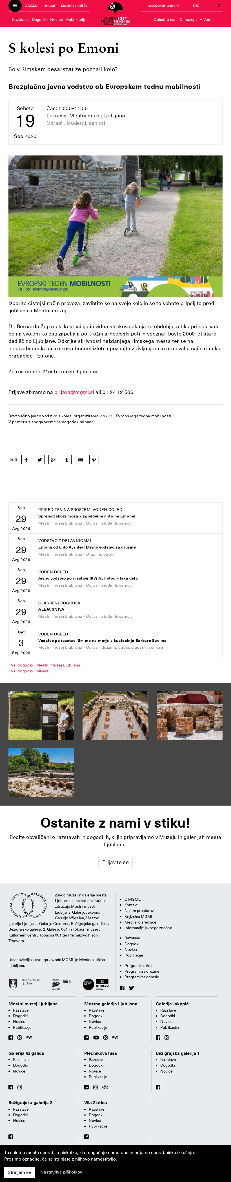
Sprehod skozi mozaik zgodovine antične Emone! (87, 516)
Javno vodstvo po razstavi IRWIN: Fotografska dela (88, 578)
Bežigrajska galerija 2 (30, 1103)
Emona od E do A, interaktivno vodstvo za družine (87, 547)
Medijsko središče (74, 6)
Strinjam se (19, 1172)
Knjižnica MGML (139, 916)
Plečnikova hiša (100, 1053)
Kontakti (49, 6)
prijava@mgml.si (74, 392)
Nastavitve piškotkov (61, 1172)
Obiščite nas (165, 19)
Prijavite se (115, 862)
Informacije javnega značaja (148, 927)
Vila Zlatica (95, 1103)
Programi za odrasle (142, 976)
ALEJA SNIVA (51, 609)
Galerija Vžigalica (26, 1053)
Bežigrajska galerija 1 (178, 1053)
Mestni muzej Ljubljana (33, 1004)
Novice (56, 19)
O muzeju (188, 19)
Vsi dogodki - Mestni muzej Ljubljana (45, 665)
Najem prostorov (139, 910)
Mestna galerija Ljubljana (110, 1004)
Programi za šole (139, 965)
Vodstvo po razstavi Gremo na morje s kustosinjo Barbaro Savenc (102, 640)
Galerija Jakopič (172, 1004)
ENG (196, 6)
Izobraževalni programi (163, 6)
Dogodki (39, 19)
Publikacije (76, 19)
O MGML (31, 6)
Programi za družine (142, 971)
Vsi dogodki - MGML (30, 671)
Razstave (20, 19)
